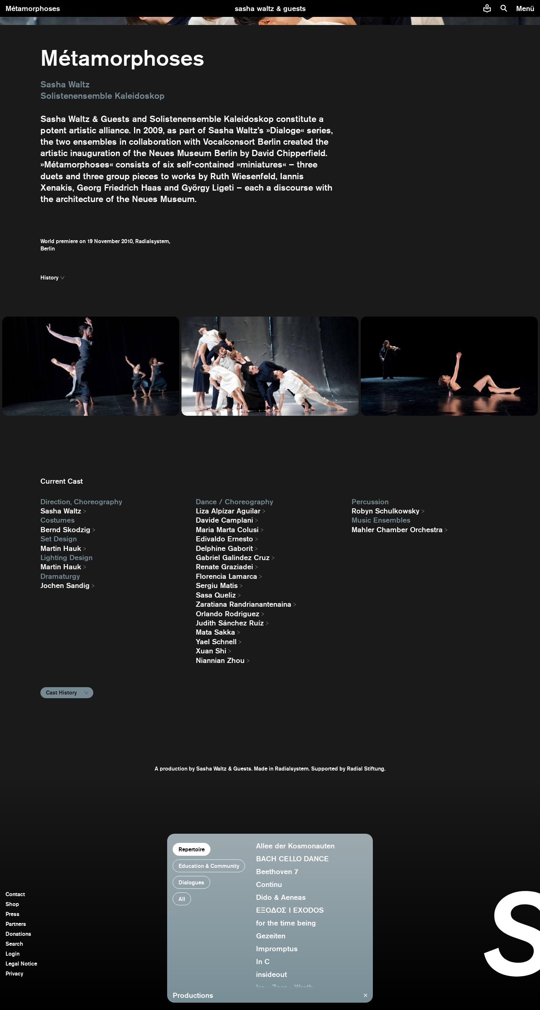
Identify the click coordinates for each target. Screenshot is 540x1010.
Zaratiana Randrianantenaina (243, 604)
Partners (16, 923)
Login (12, 953)
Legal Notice (21, 963)
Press (12, 913)
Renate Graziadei (224, 566)
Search (14, 943)
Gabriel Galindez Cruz (233, 557)
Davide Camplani (224, 520)
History (49, 277)
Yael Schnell (216, 641)
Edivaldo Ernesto (224, 539)
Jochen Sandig (65, 585)
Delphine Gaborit (224, 548)
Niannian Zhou (220, 660)
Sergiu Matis (217, 585)
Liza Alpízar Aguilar (228, 511)
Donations (18, 933)
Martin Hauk (60, 548)
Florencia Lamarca (226, 576)
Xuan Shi (211, 651)
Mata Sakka (215, 632)
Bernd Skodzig (65, 529)
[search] (504, 8)
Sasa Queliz (216, 595)
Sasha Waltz (60, 511)
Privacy (14, 973)
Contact (15, 894)
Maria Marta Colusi (227, 529)
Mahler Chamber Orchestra (397, 529)
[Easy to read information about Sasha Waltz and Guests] (487, 8)
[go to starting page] (270, 8)
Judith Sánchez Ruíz (230, 623)
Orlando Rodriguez (227, 613)
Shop (12, 904)
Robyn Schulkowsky (386, 511)
